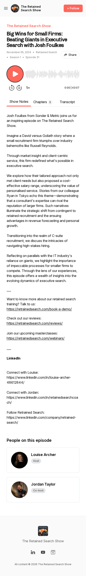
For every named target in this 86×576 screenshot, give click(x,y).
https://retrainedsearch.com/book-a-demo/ (39, 309)
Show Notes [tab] (18, 101)
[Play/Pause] (15, 74)
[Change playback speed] (28, 88)
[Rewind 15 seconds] (12, 88)
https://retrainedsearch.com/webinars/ (35, 338)
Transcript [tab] (67, 102)
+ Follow (73, 8)
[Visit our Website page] (53, 552)
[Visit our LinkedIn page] (33, 552)
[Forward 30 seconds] (19, 88)
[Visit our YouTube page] (43, 552)
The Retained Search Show (31, 8)
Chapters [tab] (42, 102)
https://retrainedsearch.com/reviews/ (35, 323)
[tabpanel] (43, 271)
